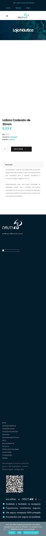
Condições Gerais (8, 429)
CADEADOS (13, 137)
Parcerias (5, 446)
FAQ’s (28, 8)
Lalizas (12, 139)
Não (19, 533)
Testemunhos (7, 455)
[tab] (23, 165)
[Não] (43, 529)
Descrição (9, 165)
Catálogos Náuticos (9, 426)
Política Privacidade (31, 533)
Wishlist (18, 8)
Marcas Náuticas (8, 443)
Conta (8, 8)
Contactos (5, 434)
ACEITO (12, 533)
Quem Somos (7, 452)
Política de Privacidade (10, 449)
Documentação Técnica (10, 437)
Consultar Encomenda (10, 432)
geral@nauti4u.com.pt (15, 234)
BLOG (4, 423)
